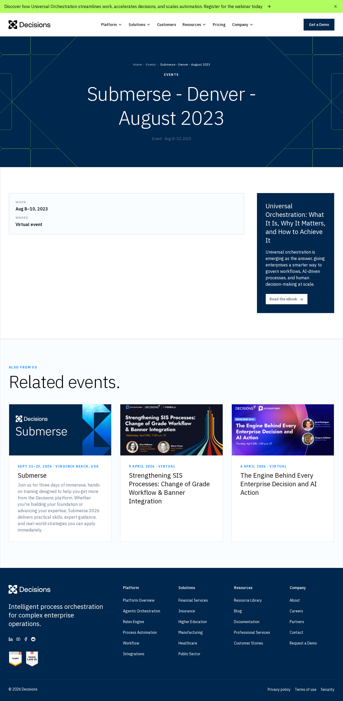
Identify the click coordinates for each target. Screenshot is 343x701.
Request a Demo (303, 643)
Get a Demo (319, 24)
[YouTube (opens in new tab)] (18, 639)
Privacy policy (279, 689)
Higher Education (192, 621)
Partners (297, 621)
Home (137, 64)
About (295, 600)
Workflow (131, 643)
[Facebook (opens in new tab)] (26, 639)
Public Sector (189, 653)
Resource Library (248, 600)
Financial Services (193, 600)
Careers (296, 611)
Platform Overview (139, 600)
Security (327, 689)
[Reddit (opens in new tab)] (33, 639)
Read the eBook (283, 299)
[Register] (269, 6)
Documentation (246, 621)
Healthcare (187, 643)
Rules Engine (133, 621)
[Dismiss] (335, 6)
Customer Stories (248, 643)
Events (151, 64)
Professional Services (252, 632)
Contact (296, 632)
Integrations (133, 653)
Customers (166, 24)
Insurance (186, 611)
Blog (238, 611)
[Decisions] (30, 24)
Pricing (219, 24)
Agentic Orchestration (141, 611)
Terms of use (305, 689)
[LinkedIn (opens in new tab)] (11, 639)
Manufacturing (190, 632)
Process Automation (140, 632)
